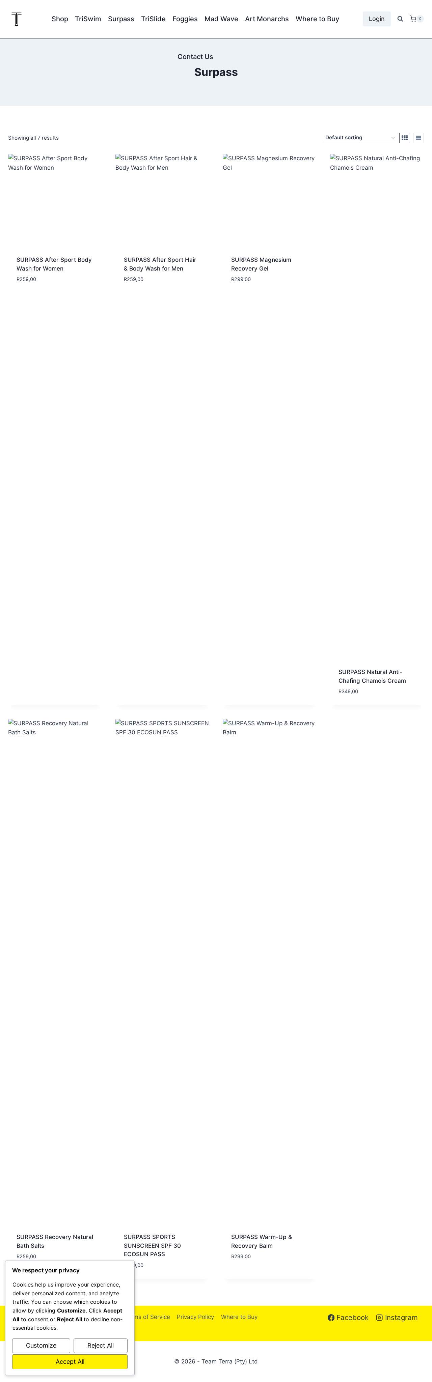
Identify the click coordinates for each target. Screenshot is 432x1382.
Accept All (70, 1361)
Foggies (185, 19)
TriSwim (88, 19)
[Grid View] (404, 138)
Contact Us (195, 57)
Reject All (100, 1345)
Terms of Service (147, 1317)
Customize (41, 1345)
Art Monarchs (267, 19)
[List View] (418, 138)
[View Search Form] (400, 19)
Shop (60, 19)
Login (377, 18)
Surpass (121, 19)
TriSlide (153, 19)
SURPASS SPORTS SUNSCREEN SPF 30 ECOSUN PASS (152, 1246)
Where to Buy (317, 19)
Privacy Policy (195, 1317)
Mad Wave (221, 19)
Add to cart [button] (34, 280)
